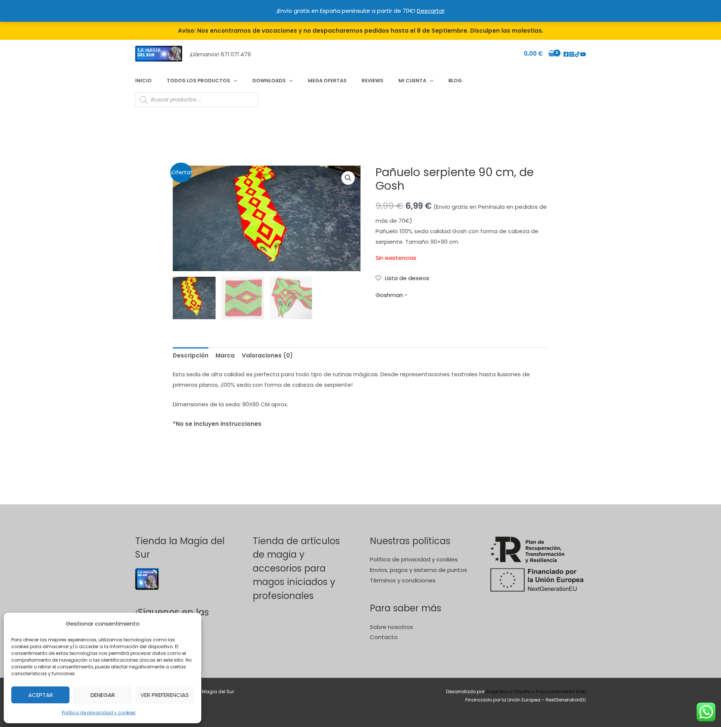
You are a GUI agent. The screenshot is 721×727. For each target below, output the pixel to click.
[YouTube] (583, 54)
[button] (348, 178)
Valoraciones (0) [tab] (267, 355)
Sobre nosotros (391, 627)
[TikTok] (577, 54)
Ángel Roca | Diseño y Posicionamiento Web (536, 691)
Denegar (103, 695)
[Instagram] (572, 54)
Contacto (384, 637)
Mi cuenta (412, 80)
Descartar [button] (431, 11)
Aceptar (40, 695)
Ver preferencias (164, 695)
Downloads (269, 80)
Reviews (372, 80)
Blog (455, 80)
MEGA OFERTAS (327, 80)
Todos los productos (198, 80)
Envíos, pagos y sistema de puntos (418, 570)
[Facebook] (566, 54)
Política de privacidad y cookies (99, 712)
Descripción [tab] (190, 355)
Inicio (143, 80)
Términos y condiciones (403, 580)
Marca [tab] (225, 355)
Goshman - (391, 295)
